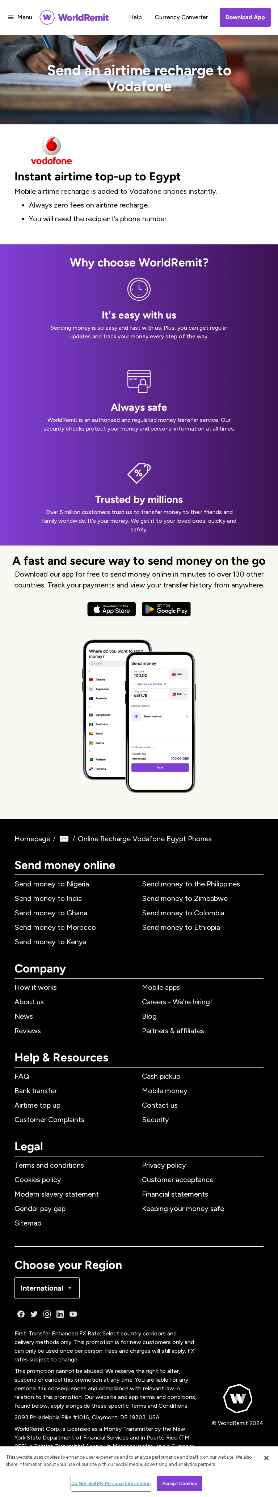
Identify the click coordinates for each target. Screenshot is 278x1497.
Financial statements (175, 1194)
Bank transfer (35, 1090)
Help (135, 17)
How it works (35, 987)
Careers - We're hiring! (177, 1001)
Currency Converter (181, 17)
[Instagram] (47, 1314)
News (23, 1016)
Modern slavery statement (56, 1194)
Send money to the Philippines (191, 884)
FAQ (21, 1076)
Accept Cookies (179, 1483)
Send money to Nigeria (51, 884)
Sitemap (27, 1223)
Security (155, 1119)
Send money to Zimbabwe (185, 898)
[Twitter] (34, 1314)
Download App (245, 17)
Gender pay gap (40, 1208)
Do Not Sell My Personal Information (111, 1483)
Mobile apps (161, 987)
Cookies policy (37, 1179)
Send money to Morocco (55, 927)
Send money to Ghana (50, 912)
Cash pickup (161, 1076)
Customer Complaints (49, 1119)
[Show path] (64, 839)
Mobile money (165, 1090)
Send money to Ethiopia (181, 927)
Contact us (160, 1105)
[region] (139, 1471)
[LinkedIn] (60, 1314)
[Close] (266, 1458)
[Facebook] (21, 1314)
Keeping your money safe (183, 1208)
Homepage (32, 838)
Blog (149, 1016)
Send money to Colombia (183, 912)
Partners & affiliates (173, 1030)
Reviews (27, 1030)
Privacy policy (164, 1165)
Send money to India (48, 898)
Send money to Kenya (50, 941)
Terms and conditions (49, 1165)
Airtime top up (37, 1105)
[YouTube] (73, 1314)
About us (29, 1001)
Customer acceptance (178, 1179)
